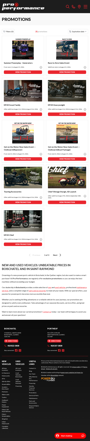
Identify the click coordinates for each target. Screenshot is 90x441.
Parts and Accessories (33, 402)
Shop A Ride (54, 375)
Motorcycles (6, 376)
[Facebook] (16, 350)
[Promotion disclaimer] (41, 67)
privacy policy (76, 367)
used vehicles (60, 287)
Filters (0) (9, 31)
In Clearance (6, 373)
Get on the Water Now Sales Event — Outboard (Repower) (20, 148)
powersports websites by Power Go (72, 372)
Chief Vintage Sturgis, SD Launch (62, 192)
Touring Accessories (12, 192)
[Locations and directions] (79, 6)
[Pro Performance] (23, 6)
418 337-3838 (56, 346)
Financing (18, 386)
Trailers (4, 397)
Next (55, 255)
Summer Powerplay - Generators (18, 63)
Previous (36, 255)
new (49, 287)
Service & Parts (34, 395)
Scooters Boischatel (5, 388)
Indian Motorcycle (5, 422)
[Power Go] (62, 379)
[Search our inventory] (68, 6)
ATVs (3, 378)
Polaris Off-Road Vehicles (6, 410)
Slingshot (5, 419)
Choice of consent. (52, 369)
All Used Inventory (18, 369)
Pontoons (5, 392)
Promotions (33, 393)
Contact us (47, 312)
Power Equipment (5, 406)
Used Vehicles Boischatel (18, 375)
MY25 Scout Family (12, 105)
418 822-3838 (13, 346)
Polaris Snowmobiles (6, 415)
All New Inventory (5, 369)
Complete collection (5, 427)
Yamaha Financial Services (32, 388)
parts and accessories (37, 291)
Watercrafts (5, 394)
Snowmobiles (6, 384)
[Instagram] (20, 350)
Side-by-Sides (6, 381)
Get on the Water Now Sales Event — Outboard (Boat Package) (64, 148)
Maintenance (33, 398)
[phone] (73, 6)
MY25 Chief (9, 235)
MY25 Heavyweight (56, 105)
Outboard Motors (5, 401)
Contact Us (32, 368)
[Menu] (85, 6)
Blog (30, 371)
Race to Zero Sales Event (58, 63)
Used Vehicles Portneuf (18, 381)
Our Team (32, 374)
